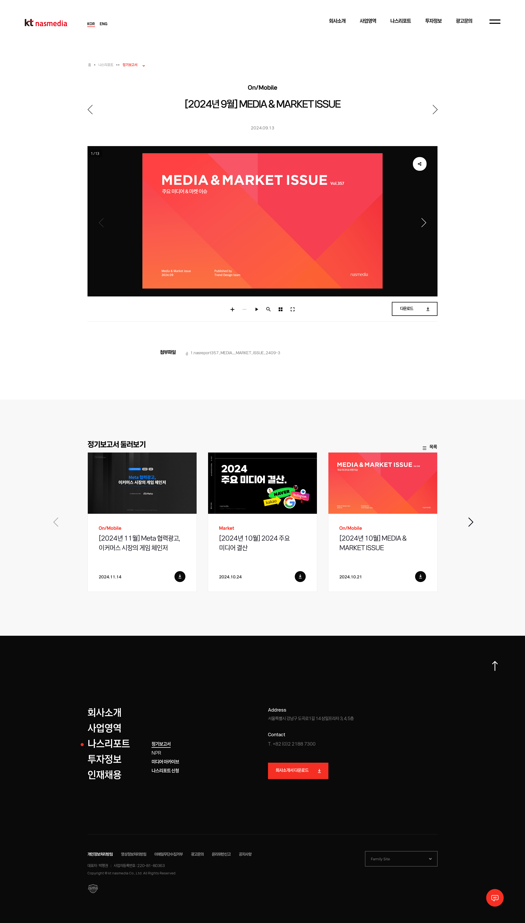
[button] (470, 522)
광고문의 (197, 854)
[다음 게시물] (435, 109)
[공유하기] (420, 164)
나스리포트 (105, 65)
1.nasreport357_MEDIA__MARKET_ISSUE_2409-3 (235, 353)
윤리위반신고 (221, 854)
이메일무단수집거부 (168, 854)
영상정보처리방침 (133, 854)
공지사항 (245, 854)
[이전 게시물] (90, 109)
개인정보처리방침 (100, 854)
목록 (433, 447)
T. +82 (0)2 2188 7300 (292, 744)
